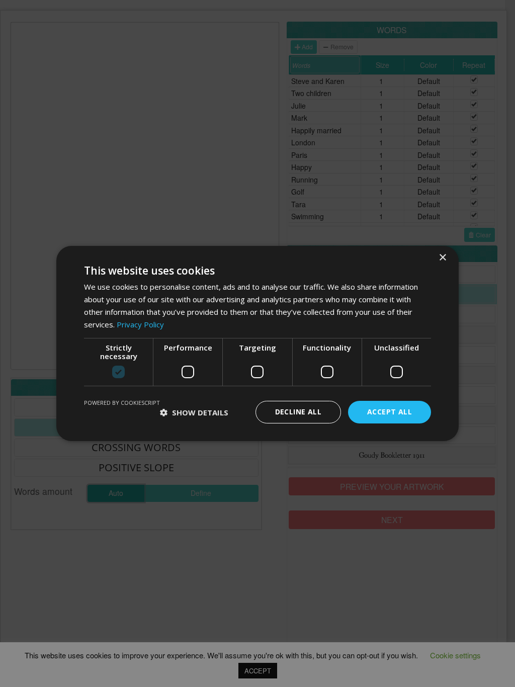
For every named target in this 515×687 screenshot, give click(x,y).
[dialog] (257, 343)
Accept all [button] (389, 411)
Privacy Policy (140, 324)
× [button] (442, 258)
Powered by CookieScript (122, 402)
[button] (194, 412)
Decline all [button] (298, 411)
